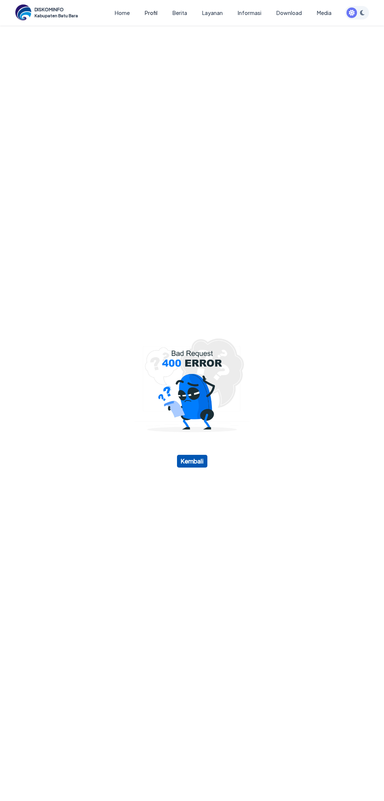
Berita (179, 12)
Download (289, 12)
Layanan (212, 12)
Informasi (249, 12)
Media (324, 12)
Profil (151, 12)
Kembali (192, 461)
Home (122, 12)
